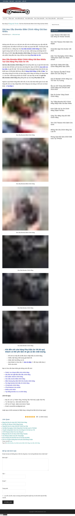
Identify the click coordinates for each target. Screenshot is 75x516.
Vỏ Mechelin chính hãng (12, 385)
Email (4, 481)
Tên (3, 473)
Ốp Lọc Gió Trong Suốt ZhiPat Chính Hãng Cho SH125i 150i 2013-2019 (60, 87)
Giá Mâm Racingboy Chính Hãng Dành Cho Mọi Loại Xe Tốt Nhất (19, 428)
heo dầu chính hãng (35, 443)
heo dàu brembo (10, 443)
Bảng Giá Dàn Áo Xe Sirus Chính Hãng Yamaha (14, 433)
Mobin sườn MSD (10, 389)
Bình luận (5, 457)
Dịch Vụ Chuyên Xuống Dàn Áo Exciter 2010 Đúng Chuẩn (17, 439)
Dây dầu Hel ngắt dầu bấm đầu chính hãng (17, 374)
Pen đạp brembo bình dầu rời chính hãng (17, 383)
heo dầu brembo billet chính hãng (22, 443)
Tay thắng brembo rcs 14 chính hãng (16, 391)
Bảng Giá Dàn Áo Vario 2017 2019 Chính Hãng (14, 422)
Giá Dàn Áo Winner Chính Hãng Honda (12, 424)
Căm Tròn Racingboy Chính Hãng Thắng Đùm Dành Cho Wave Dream (62, 57)
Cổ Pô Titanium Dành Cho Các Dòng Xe (12, 432)
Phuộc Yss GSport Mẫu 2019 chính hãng (17, 372)
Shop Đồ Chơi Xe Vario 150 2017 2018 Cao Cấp (15, 426)
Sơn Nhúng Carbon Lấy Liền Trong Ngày (13, 435)
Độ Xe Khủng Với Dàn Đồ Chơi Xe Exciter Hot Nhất (15, 437)
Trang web (5, 488)
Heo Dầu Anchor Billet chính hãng (15, 379)
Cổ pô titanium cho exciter (13, 387)
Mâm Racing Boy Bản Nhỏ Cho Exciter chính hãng (20, 381)
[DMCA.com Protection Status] (3, 515)
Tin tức (10, 441)
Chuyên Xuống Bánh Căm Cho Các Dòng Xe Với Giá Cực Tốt (18, 430)
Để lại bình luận (16, 34)
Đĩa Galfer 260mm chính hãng (14, 376)
